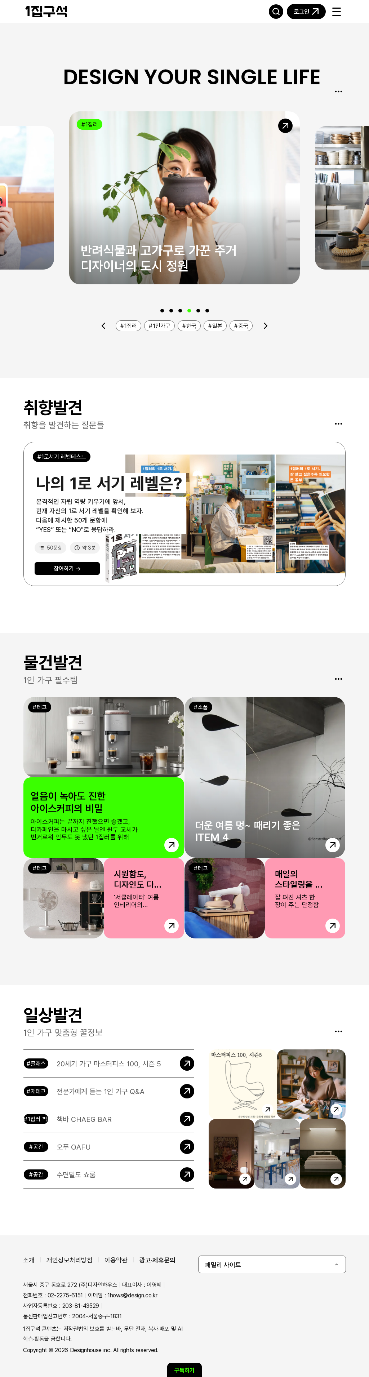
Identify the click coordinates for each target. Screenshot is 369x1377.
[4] (189, 310)
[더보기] (338, 91)
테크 (42, 707)
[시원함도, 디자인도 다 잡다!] (103, 898)
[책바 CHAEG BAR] (108, 1119)
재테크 (38, 1091)
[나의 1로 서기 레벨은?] (184, 514)
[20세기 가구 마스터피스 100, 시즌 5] (108, 1063)
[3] (180, 310)
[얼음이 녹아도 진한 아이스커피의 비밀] (103, 777)
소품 (203, 707)
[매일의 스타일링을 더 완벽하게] (264, 898)
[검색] (276, 11)
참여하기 (67, 568)
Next (265, 326)
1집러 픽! (38, 1119)
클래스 (38, 1063)
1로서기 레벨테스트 (63, 457)
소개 (29, 1260)
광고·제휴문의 (157, 1260)
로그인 (301, 11)
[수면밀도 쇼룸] (108, 1174)
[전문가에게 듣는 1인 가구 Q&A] (108, 1091)
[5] (198, 310)
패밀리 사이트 (223, 1264)
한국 (191, 326)
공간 (38, 1147)
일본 (217, 326)
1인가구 (161, 326)
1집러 (91, 124)
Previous (104, 326)
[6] (207, 310)
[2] (171, 310)
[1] (162, 310)
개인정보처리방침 (69, 1260)
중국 (243, 326)
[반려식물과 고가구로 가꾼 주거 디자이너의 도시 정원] (184, 197)
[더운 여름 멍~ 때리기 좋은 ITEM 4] (264, 777)
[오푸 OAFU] (108, 1146)
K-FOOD (342, 139)
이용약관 (116, 1260)
